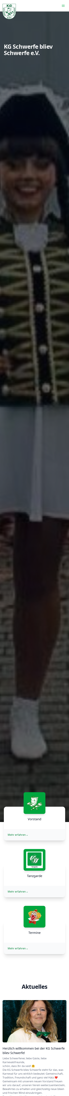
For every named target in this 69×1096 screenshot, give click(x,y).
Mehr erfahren (18, 835)
